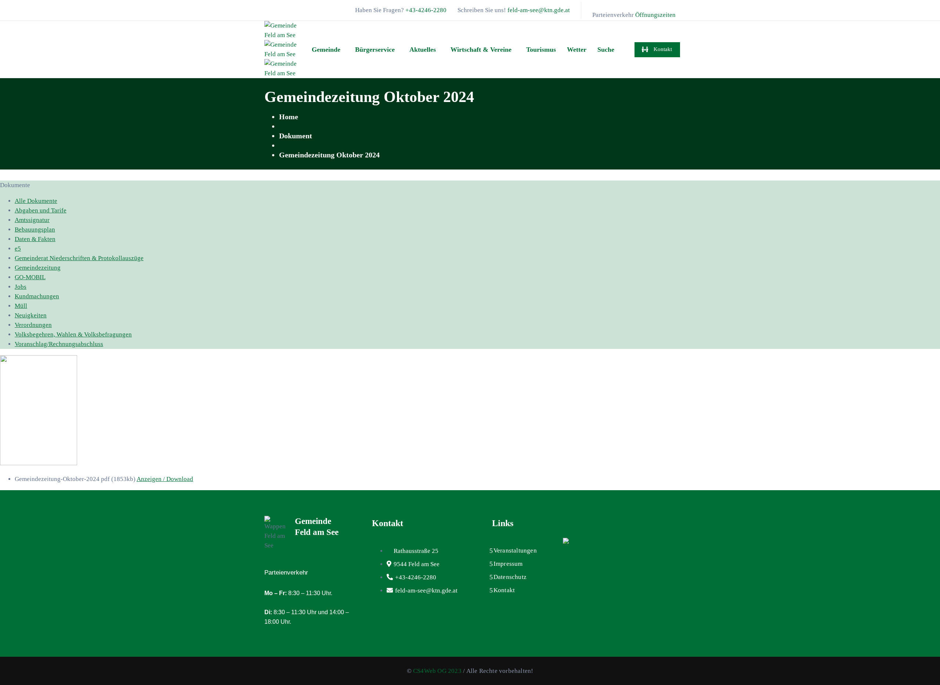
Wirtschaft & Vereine (481, 49)
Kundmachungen (37, 296)
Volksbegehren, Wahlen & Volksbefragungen (73, 334)
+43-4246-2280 (425, 10)
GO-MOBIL (30, 277)
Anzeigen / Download (165, 479)
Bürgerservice (375, 49)
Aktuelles (422, 49)
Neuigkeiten (31, 315)
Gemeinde (326, 49)
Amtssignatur (32, 219)
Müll (21, 305)
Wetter (576, 49)
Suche (605, 49)
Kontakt (504, 590)
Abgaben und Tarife (40, 210)
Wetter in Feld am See (605, 523)
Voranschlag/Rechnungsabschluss (59, 343)
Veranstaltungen (515, 550)
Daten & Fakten (35, 239)
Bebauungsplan (35, 229)
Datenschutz (510, 576)
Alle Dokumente (36, 200)
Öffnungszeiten (655, 14)
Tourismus (541, 49)
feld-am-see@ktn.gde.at (538, 10)
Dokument (295, 136)
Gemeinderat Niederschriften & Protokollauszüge (79, 258)
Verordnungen (33, 324)
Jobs (20, 286)
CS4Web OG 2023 (437, 670)
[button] (328, 49)
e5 (18, 248)
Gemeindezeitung (38, 267)
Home (288, 117)
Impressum (508, 563)
